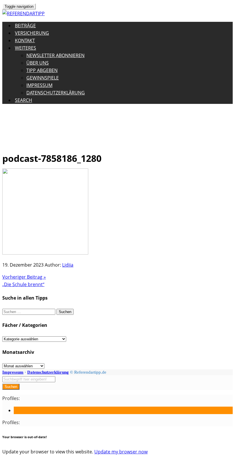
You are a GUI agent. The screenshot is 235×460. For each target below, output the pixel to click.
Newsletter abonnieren (55, 55)
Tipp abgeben (42, 70)
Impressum (39, 85)
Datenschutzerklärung (55, 93)
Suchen (11, 387)
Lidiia (67, 265)
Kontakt (25, 40)
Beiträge (25, 25)
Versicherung (32, 33)
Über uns (37, 63)
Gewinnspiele (42, 78)
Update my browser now (121, 452)
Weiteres (25, 48)
